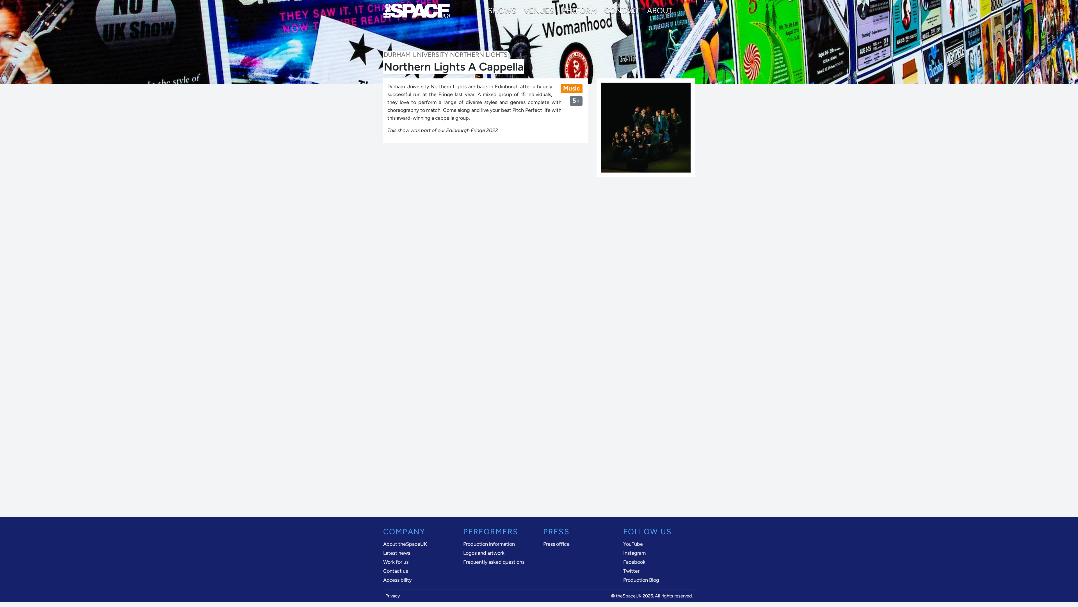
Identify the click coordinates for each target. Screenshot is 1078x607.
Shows (502, 11)
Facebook (634, 562)
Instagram (634, 553)
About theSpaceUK (405, 544)
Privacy (392, 596)
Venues (539, 11)
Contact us (395, 571)
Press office (556, 544)
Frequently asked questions (493, 562)
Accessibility (397, 580)
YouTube (633, 544)
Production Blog (641, 580)
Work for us (395, 562)
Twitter (631, 571)
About (659, 11)
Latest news (396, 553)
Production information (489, 544)
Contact (622, 11)
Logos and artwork (483, 553)
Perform (579, 11)
